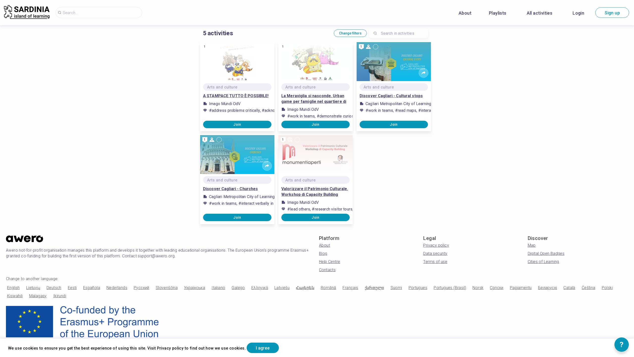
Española (91, 287)
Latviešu (282, 287)
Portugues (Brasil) (450, 287)
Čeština (588, 287)
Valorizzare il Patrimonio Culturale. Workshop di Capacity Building (314, 191)
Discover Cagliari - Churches (230, 188)
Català (569, 287)
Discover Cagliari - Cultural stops (391, 95)
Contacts (327, 270)
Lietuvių (33, 287)
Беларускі (547, 287)
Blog (323, 253)
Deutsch (54, 287)
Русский (141, 287)
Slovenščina (167, 287)
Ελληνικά (259, 287)
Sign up (612, 12)
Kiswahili (15, 296)
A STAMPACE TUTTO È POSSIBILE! (235, 95)
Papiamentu (521, 287)
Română (328, 287)
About (465, 13)
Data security (435, 253)
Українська (194, 287)
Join (237, 124)
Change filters (350, 33)
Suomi (396, 287)
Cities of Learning (543, 261)
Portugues (418, 287)
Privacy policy (436, 245)
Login (578, 13)
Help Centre (329, 261)
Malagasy (38, 296)
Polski (607, 287)
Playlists (497, 13)
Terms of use (435, 261)
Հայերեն (305, 287)
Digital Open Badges (546, 253)
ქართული (374, 287)
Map (532, 245)
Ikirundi (59, 296)
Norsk (478, 287)
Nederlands (116, 287)
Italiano (218, 287)
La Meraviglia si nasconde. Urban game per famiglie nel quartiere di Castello (313, 98)
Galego (238, 287)
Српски (496, 287)
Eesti (72, 287)
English (13, 287)
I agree (263, 348)
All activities (540, 13)
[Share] (267, 73)
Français (350, 287)
